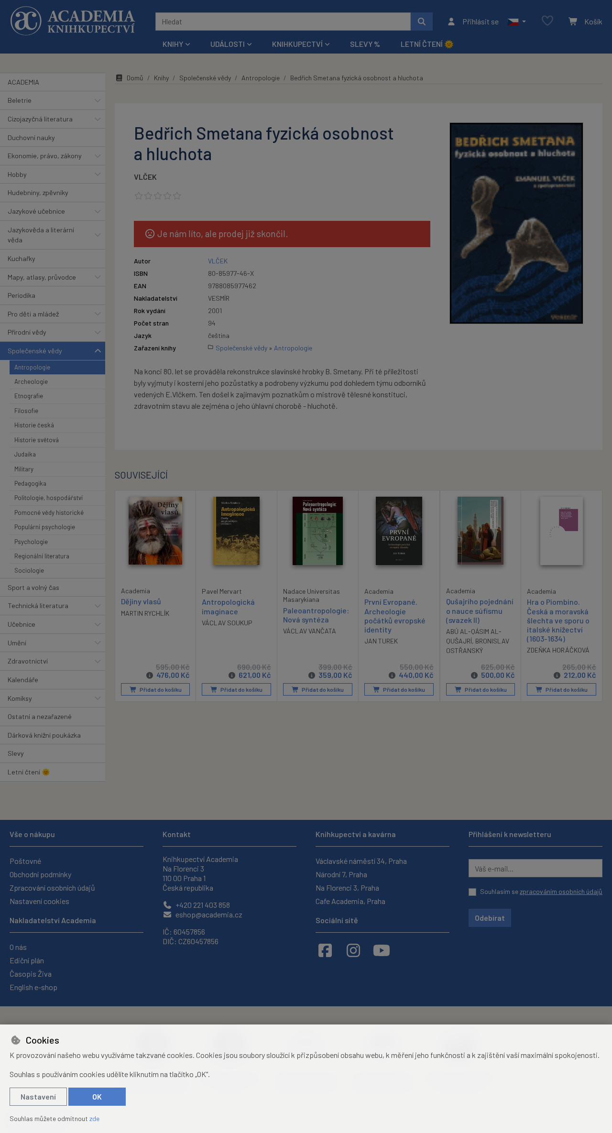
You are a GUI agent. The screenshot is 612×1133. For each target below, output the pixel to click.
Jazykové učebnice (36, 211)
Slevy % (365, 43)
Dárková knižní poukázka (44, 735)
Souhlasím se (541, 891)
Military (23, 469)
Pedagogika (30, 483)
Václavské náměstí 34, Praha (361, 860)
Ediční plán (27, 960)
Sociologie (29, 570)
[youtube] (381, 949)
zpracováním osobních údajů (561, 891)
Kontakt (177, 834)
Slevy (16, 753)
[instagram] (353, 949)
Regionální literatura (41, 556)
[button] (516, 21)
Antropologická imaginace (228, 606)
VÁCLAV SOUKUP (227, 623)
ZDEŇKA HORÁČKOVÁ (558, 650)
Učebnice (21, 624)
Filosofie (26, 410)
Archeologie (31, 381)
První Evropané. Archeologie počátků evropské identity (395, 615)
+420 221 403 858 (202, 904)
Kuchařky (21, 258)
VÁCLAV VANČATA (309, 631)
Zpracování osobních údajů (52, 887)
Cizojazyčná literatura (40, 119)
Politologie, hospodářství (48, 497)
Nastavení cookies (39, 900)
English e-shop (33, 986)
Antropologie (32, 367)
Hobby (17, 174)
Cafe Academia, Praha (350, 900)
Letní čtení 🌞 (427, 43)
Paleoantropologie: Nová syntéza (316, 615)
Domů (135, 78)
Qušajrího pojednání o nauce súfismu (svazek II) (480, 610)
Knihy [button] (173, 43)
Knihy (161, 78)
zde (94, 1118)
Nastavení (38, 1096)
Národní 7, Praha (341, 874)
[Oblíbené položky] (547, 21)
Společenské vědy (35, 351)
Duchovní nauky (31, 137)
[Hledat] (422, 21)
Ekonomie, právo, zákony (45, 156)
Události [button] (227, 43)
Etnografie (28, 396)
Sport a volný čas (33, 587)
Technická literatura (38, 605)
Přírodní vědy (27, 332)
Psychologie (31, 541)
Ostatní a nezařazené (40, 716)
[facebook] (325, 949)
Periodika (21, 295)
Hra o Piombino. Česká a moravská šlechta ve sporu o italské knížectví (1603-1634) (558, 620)
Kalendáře (23, 679)
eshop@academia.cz (208, 914)
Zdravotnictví (28, 661)
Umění (17, 643)
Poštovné (25, 860)
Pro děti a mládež (33, 314)
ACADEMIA (23, 82)
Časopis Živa (31, 973)
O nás (18, 946)
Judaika (25, 454)
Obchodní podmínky (40, 874)
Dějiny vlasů (141, 601)
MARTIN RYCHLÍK (145, 613)
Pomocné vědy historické (49, 512)
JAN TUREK (381, 641)
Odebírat (490, 917)
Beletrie (20, 100)
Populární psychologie (44, 527)
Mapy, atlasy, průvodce (42, 277)
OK (97, 1096)
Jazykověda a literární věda (41, 235)
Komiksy (20, 698)
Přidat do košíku (160, 689)
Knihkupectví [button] (297, 43)
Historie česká (34, 425)
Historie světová (36, 440)
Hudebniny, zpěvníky (38, 192)
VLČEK (145, 176)
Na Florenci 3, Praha (347, 887)
